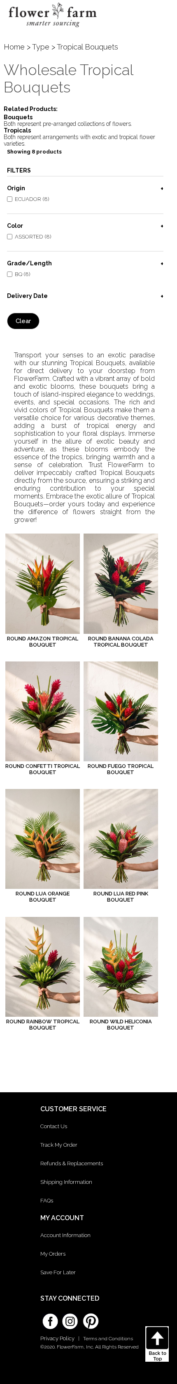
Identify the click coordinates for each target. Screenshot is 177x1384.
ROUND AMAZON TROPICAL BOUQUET (42, 641)
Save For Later (58, 1272)
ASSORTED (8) (33, 237)
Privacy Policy (57, 1338)
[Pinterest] (90, 1317)
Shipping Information (66, 1182)
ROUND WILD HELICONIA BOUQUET (121, 1024)
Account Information (65, 1235)
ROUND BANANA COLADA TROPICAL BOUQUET (121, 641)
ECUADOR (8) (32, 199)
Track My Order (58, 1145)
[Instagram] (70, 1318)
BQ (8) (22, 274)
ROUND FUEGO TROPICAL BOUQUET (121, 769)
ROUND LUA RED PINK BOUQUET (120, 896)
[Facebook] (50, 1318)
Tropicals (17, 130)
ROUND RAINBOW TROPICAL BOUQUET (42, 1024)
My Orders (52, 1254)
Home (14, 47)
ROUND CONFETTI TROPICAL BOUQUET (42, 769)
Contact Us (53, 1126)
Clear (23, 321)
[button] (163, 14)
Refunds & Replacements (71, 1163)
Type (40, 47)
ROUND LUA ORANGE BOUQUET (43, 896)
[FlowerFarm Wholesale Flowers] (52, 29)
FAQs (46, 1200)
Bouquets (18, 117)
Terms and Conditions (108, 1338)
